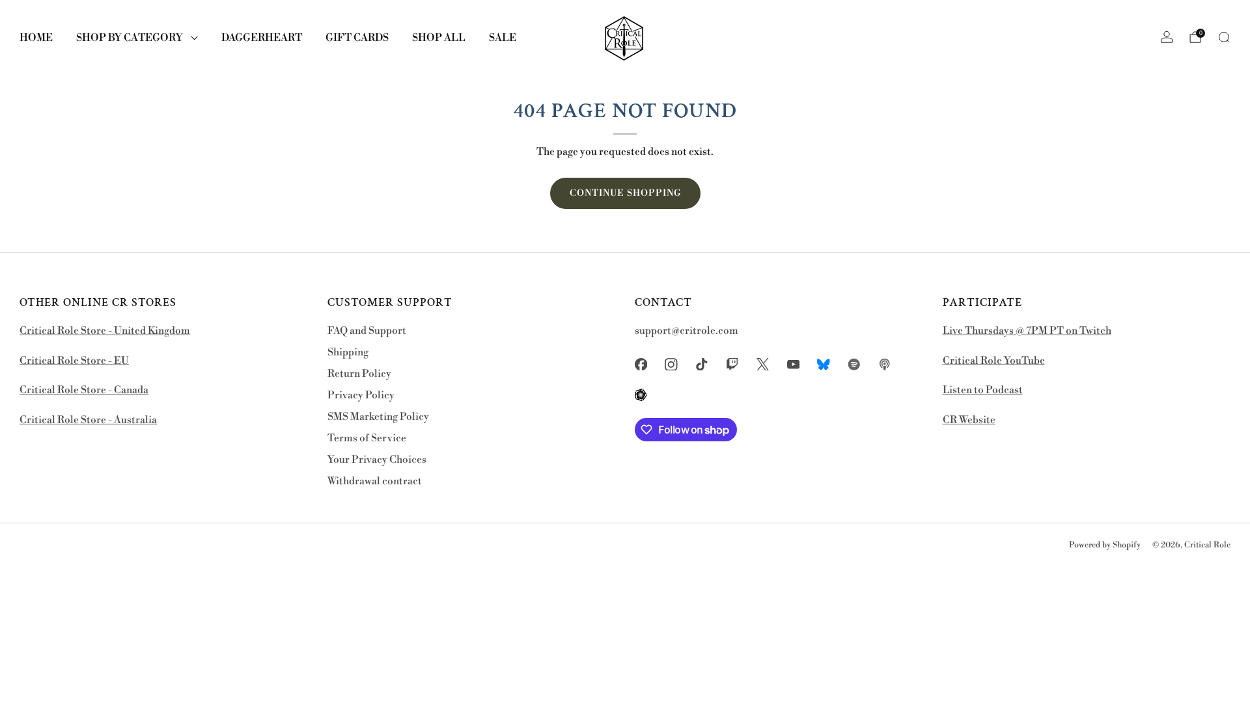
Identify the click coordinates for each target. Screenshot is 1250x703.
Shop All (438, 37)
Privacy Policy (361, 395)
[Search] (1223, 37)
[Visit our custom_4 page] (641, 394)
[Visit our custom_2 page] (854, 364)
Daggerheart (261, 37)
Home (36, 37)
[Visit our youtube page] (793, 364)
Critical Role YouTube (994, 361)
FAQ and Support (366, 331)
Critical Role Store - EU (74, 361)
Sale (502, 37)
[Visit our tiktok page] (702, 364)
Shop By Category (129, 37)
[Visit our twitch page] (732, 364)
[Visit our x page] (762, 364)
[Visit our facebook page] (641, 364)
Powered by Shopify (1105, 545)
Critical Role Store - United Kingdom (105, 331)
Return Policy (359, 374)
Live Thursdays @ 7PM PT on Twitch (1027, 331)
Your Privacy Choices (376, 460)
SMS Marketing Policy (378, 417)
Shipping (347, 352)
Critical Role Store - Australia (88, 420)
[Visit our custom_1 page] (824, 364)
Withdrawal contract (374, 481)
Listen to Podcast (983, 390)
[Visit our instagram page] (671, 364)
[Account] (1166, 37)
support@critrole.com (686, 331)
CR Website (969, 420)
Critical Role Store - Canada (84, 390)
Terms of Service (366, 438)
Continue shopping (625, 193)
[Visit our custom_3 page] (884, 364)
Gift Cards (357, 37)
